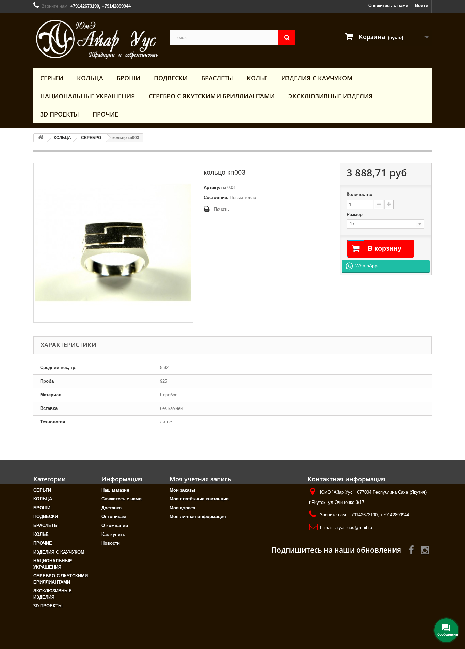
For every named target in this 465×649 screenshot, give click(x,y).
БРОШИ (128, 78)
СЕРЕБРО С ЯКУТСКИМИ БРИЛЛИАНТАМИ (212, 96)
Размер (355, 214)
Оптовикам (113, 516)
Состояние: (216, 197)
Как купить (113, 534)
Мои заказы (182, 490)
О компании (114, 525)
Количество (359, 194)
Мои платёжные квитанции (199, 498)
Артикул (213, 187)
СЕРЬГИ (51, 78)
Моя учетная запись (200, 479)
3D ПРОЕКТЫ (59, 114)
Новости (110, 543)
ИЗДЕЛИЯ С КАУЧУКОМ (317, 78)
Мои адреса (182, 507)
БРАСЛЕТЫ (217, 78)
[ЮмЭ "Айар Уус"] (96, 39)
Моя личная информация (198, 516)
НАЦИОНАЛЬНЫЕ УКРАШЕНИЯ (87, 96)
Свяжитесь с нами (388, 5)
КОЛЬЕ (257, 78)
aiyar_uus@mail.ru (353, 527)
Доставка (111, 507)
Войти (421, 5)
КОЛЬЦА (90, 78)
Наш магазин (115, 490)
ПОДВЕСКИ (171, 78)
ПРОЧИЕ (105, 114)
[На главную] (40, 138)
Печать (221, 209)
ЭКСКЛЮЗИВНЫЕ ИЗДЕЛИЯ (330, 96)
